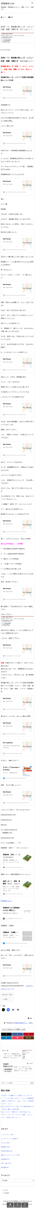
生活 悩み (6, 1163)
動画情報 (5, 1147)
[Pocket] (17, 1037)
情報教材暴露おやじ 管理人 (23, 1023)
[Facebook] (17, 1034)
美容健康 (5, 1167)
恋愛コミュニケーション (10, 1155)
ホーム (4, 17)
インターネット (7, 1134)
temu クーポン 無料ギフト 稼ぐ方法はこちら (16, 1112)
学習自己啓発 (6, 1151)
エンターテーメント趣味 (9, 1138)
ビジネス (5, 1143)
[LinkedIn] (6, 1037)
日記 (31, 1018)
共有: (5, 999)
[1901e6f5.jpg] (17, 621)
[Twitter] (6, 1034)
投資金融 (5, 1159)
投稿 (11, 17)
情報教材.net (5, 901)
